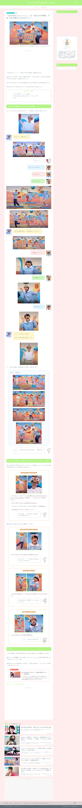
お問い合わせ (44, 7)
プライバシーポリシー (9, 806)
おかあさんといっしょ (11, 684)
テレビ (17, 684)
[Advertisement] (28, 61)
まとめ (14, 97)
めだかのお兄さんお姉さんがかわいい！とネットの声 (25, 96)
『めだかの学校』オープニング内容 (21, 94)
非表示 (32, 91)
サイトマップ (17, 806)
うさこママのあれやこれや (41, 2)
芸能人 (22, 684)
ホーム (36, 7)
